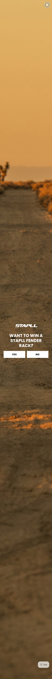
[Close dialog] (47, 5)
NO (38, 354)
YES (14, 354)
